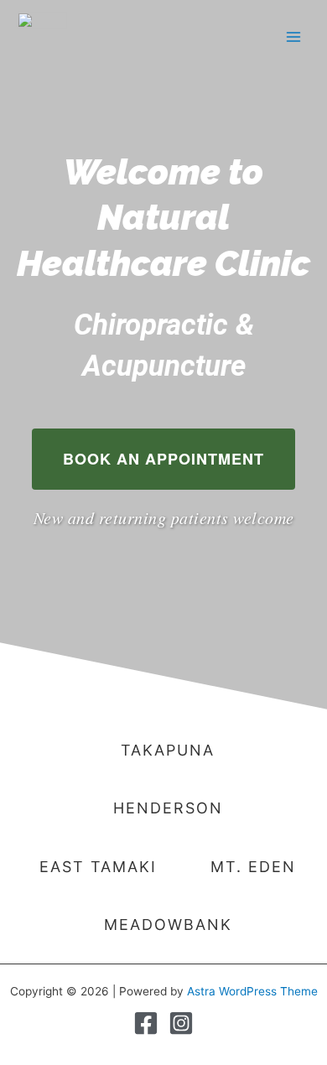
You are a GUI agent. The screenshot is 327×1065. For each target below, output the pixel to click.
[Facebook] (145, 1023)
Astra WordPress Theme (252, 991)
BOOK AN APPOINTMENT (163, 459)
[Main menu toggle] (294, 36)
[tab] (163, 750)
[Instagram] (181, 1023)
